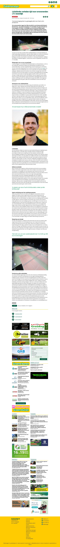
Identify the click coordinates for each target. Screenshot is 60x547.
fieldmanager (45, 524)
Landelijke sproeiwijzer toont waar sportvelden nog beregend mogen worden (42, 471)
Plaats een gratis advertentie (36, 369)
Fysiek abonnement (30, 518)
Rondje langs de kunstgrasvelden (39, 480)
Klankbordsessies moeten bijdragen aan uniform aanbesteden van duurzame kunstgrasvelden (23, 430)
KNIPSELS (14, 459)
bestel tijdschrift (18, 316)
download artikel (18, 313)
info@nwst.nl (45, 518)
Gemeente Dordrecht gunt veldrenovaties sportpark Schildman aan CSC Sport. (38, 435)
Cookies (27, 535)
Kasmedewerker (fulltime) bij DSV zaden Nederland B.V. (23, 373)
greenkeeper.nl (14, 543)
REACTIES (14, 308)
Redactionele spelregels (31, 530)
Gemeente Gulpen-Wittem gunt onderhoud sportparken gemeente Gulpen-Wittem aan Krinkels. (39, 417)
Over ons (28, 520)
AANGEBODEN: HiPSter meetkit (36, 367)
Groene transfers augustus (41, 461)
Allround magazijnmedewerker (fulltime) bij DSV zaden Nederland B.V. (22, 386)
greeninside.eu (53, 543)
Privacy (27, 534)
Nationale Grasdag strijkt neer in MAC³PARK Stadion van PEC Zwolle (23, 439)
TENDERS (33, 414)
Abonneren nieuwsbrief (30, 527)
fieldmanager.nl (6, 543)
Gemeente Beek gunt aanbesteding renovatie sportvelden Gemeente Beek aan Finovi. (39, 421)
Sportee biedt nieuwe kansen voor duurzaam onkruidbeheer (42, 466)
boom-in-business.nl (45, 543)
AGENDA (14, 414)
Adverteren (28, 537)
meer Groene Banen (21, 403)
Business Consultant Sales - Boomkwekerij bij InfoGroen (23, 399)
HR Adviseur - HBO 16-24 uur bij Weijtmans (23, 391)
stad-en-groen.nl (21, 543)
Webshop (28, 521)
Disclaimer (28, 533)
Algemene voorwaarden (31, 531)
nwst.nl (30, 544)
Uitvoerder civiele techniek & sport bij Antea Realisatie (23, 381)
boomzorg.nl (27, 543)
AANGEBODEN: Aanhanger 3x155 (36, 364)
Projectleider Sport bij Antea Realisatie (23, 377)
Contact (27, 524)
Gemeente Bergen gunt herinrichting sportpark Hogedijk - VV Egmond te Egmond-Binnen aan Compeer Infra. (37, 431)
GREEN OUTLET (34, 362)
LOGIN (14, 305)
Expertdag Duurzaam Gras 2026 (23, 435)
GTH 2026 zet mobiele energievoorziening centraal (23, 424)
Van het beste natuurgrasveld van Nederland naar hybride (41, 476)
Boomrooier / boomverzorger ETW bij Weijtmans (23, 395)
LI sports (44, 68)
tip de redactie (18, 319)
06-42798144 (46, 522)
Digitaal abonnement (30, 526)
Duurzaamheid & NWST (30, 523)
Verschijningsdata (29, 538)
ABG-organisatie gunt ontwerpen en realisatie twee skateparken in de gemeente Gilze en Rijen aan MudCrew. (38, 426)
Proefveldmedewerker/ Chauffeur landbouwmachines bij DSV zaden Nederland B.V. (23, 368)
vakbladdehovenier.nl (35, 543)
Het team (28, 528)
